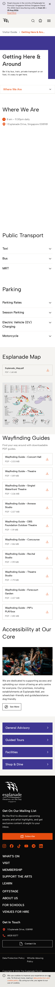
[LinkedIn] (41, 846)
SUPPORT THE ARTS (17, 876)
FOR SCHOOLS (13, 905)
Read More (11, 13)
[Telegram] (33, 846)
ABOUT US (10, 898)
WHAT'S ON (10, 856)
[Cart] (40, 21)
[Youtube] (26, 846)
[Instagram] (4, 846)
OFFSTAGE (10, 891)
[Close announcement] (50, 4)
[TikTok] (19, 846)
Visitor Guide (9, 32)
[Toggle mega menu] (49, 20)
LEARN (7, 883)
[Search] (33, 21)
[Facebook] (11, 846)
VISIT (6, 863)
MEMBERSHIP (12, 870)
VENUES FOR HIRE (15, 912)
